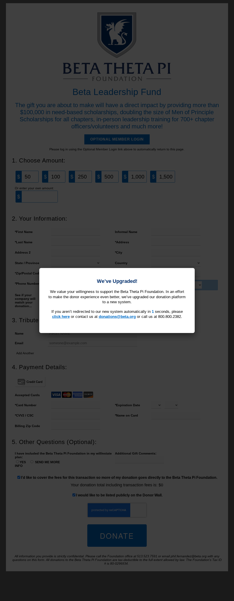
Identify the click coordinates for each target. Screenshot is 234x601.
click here (61, 316)
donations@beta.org (117, 316)
